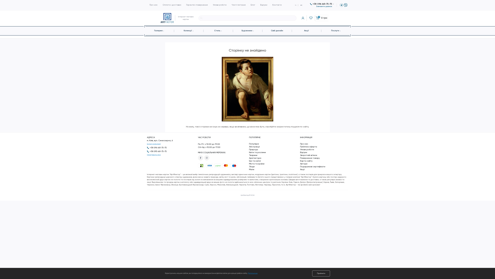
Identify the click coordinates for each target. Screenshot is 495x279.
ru (295, 5)
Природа (253, 150)
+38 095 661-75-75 (158, 151)
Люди (252, 167)
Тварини (253, 155)
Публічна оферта (308, 147)
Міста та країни (256, 164)
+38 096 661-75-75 (322, 4)
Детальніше (253, 273)
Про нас (154, 5)
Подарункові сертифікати (312, 167)
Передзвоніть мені (154, 155)
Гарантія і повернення (197, 5)
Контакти (277, 5)
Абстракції (254, 147)
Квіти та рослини (257, 153)
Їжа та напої (255, 161)
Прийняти (321, 273)
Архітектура (255, 158)
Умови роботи (219, 5)
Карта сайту (306, 161)
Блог (253, 5)
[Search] (201, 18)
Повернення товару (310, 158)
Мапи (251, 170)
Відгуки (263, 5)
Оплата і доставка (172, 5)
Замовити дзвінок (324, 6)
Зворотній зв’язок (308, 155)
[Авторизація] (303, 18)
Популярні (254, 144)
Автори (303, 164)
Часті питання (239, 5)
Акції (302, 170)
